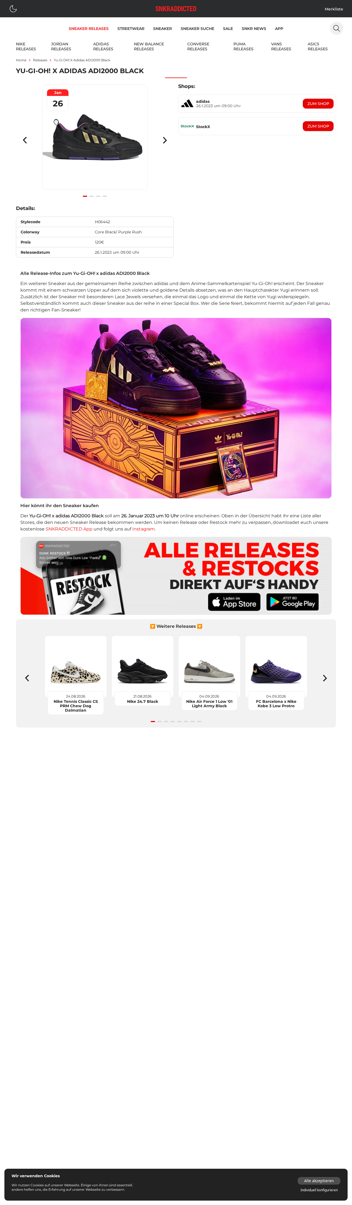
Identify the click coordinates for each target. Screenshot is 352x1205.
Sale (228, 28)
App (279, 28)
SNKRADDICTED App (68, 529)
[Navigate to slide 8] (199, 721)
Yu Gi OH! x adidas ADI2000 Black (82, 60)
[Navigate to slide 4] (104, 196)
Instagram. (144, 529)
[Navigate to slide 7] (192, 721)
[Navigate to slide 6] (186, 721)
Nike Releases (26, 46)
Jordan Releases (61, 46)
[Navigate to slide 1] (85, 196)
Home (21, 60)
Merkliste (334, 9)
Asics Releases (318, 46)
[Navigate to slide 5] (179, 721)
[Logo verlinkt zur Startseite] (176, 8)
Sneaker (162, 28)
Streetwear (130, 28)
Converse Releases (198, 46)
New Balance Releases (149, 46)
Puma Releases (243, 46)
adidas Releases (103, 46)
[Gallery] (95, 140)
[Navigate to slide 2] (91, 196)
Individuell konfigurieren (319, 1190)
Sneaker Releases (89, 28)
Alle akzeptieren (319, 1180)
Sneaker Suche (197, 28)
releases (40, 60)
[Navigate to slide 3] (98, 196)
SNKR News (254, 28)
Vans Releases (281, 46)
